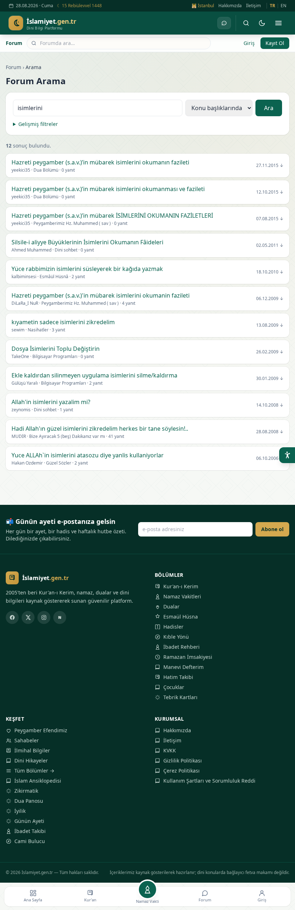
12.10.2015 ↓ (269, 192)
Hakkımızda (230, 6)
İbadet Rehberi (181, 646)
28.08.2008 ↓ (269, 432)
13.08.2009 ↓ (269, 325)
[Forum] (224, 23)
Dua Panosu (28, 800)
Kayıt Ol (275, 43)
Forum (14, 43)
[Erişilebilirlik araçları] (287, 455)
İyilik (20, 810)
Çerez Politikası (181, 770)
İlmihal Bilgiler (32, 750)
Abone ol (272, 529)
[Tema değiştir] (262, 23)
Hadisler (173, 626)
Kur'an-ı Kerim (180, 586)
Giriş (249, 43)
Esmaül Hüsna (180, 616)
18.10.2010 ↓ (269, 272)
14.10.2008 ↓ (269, 405)
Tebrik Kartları (180, 697)
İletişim (253, 6)
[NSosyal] (59, 617)
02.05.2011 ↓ (269, 245)
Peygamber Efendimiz (40, 730)
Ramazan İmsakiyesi (187, 656)
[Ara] (246, 23)
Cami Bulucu (29, 841)
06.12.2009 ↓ (269, 299)
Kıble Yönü (176, 636)
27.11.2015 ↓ (269, 165)
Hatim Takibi (178, 677)
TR (272, 6)
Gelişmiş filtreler (38, 124)
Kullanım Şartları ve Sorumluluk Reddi (209, 780)
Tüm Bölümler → (34, 770)
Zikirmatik (26, 790)
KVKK (169, 750)
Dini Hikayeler (31, 760)
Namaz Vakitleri (182, 596)
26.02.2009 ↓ (269, 352)
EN (283, 6)
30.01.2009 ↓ (269, 378)
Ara (268, 108)
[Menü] (278, 23)
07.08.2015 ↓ (269, 219)
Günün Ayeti (29, 821)
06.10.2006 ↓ (269, 458)
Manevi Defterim (183, 667)
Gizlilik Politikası (182, 760)
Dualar (171, 606)
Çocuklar (173, 687)
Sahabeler (26, 740)
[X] (28, 617)
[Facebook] (12, 617)
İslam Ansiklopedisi (37, 780)
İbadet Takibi (30, 831)
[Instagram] (43, 617)
